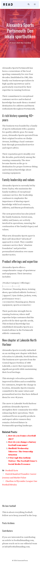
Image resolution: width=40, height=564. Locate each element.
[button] (29, 4)
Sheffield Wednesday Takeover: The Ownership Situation (20, 451)
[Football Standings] (8, 4)
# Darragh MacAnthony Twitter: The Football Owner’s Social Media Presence (22, 461)
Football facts (11, 470)
